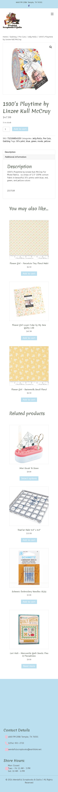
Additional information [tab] (15, 157)
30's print (20, 141)
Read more (29, 666)
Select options (29, 478)
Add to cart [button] (29, 273)
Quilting (13, 37)
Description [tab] (10, 152)
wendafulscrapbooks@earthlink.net (25, 749)
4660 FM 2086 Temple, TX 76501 (23, 737)
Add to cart (20, 129)
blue (28, 141)
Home (5, 37)
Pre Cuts (22, 37)
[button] (50, 47)
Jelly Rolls (32, 37)
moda (40, 141)
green (33, 141)
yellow (47, 141)
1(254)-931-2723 (16, 743)
